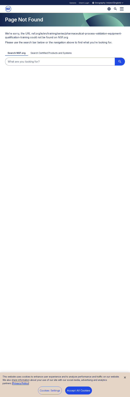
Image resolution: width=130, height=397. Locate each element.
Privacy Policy (21, 383)
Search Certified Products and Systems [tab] (51, 53)
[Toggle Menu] (122, 9)
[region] (65, 384)
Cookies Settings (50, 390)
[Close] (124, 377)
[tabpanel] (65, 62)
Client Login (84, 3)
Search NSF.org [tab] (17, 53)
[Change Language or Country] (109, 9)
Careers (72, 3)
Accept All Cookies (78, 390)
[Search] (115, 9)
